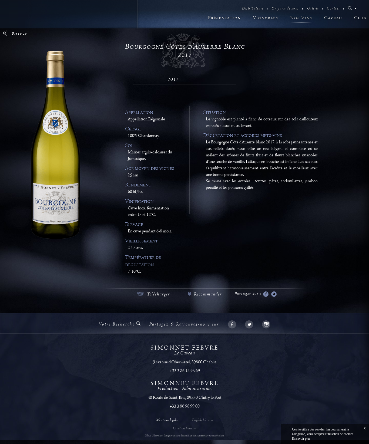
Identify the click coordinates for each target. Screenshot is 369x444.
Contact (333, 8)
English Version (202, 420)
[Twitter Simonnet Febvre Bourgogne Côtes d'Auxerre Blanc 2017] (274, 294)
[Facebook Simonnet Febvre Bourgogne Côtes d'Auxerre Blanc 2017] (266, 294)
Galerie (313, 8)
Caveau (333, 18)
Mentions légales (167, 420)
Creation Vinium (184, 428)
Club (360, 18)
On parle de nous (285, 8)
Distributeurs (253, 8)
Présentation (224, 18)
